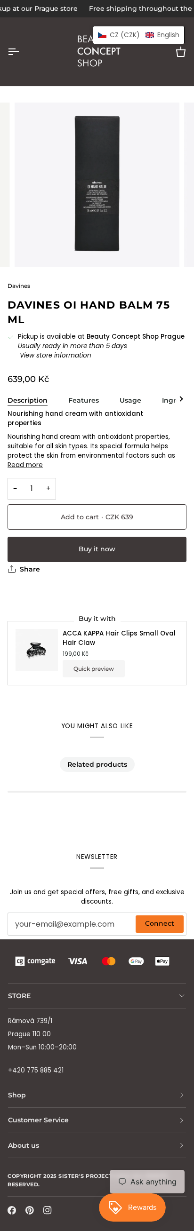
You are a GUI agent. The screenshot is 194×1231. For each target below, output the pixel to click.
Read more (25, 465)
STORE (19, 996)
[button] (138, 35)
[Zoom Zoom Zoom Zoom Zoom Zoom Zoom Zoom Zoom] (97, 185)
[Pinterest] (29, 1210)
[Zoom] (32, 249)
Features (83, 400)
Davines (19, 286)
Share (30, 569)
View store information (55, 355)
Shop (17, 1095)
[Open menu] (22, 51)
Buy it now (97, 549)
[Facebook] (12, 1210)
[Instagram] (47, 1210)
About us (23, 1145)
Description (28, 400)
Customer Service (38, 1120)
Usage (130, 400)
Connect (159, 923)
